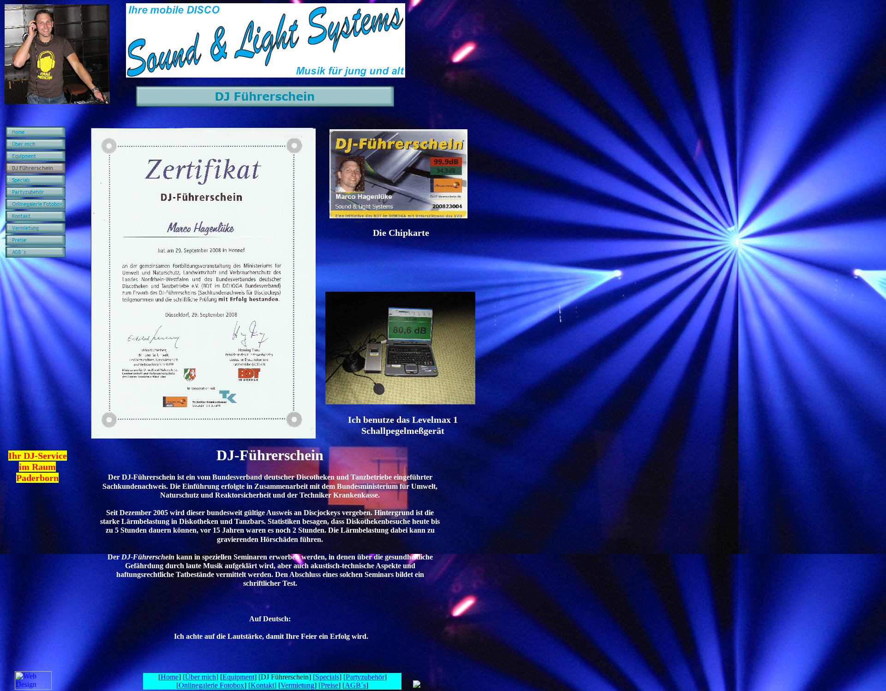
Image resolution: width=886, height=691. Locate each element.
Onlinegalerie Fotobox (211, 685)
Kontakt (262, 685)
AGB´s (355, 685)
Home (170, 677)
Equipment (238, 677)
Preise (329, 685)
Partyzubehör (365, 677)
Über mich (200, 677)
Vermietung (297, 685)
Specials (327, 677)
